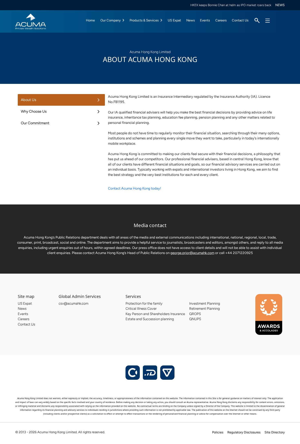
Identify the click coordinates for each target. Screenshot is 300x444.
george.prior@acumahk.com (192, 253)
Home (90, 20)
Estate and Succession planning (150, 319)
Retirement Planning (204, 308)
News (190, 20)
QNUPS (195, 319)
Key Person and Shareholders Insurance (155, 314)
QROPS (195, 314)
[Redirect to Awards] (268, 314)
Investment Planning (204, 303)
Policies (217, 432)
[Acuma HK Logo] (30, 21)
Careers (221, 20)
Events (205, 20)
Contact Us (240, 20)
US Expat (174, 20)
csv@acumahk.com (73, 303)
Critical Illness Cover (141, 308)
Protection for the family (144, 303)
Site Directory (274, 432)
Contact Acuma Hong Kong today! (134, 188)
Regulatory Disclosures (243, 432)
